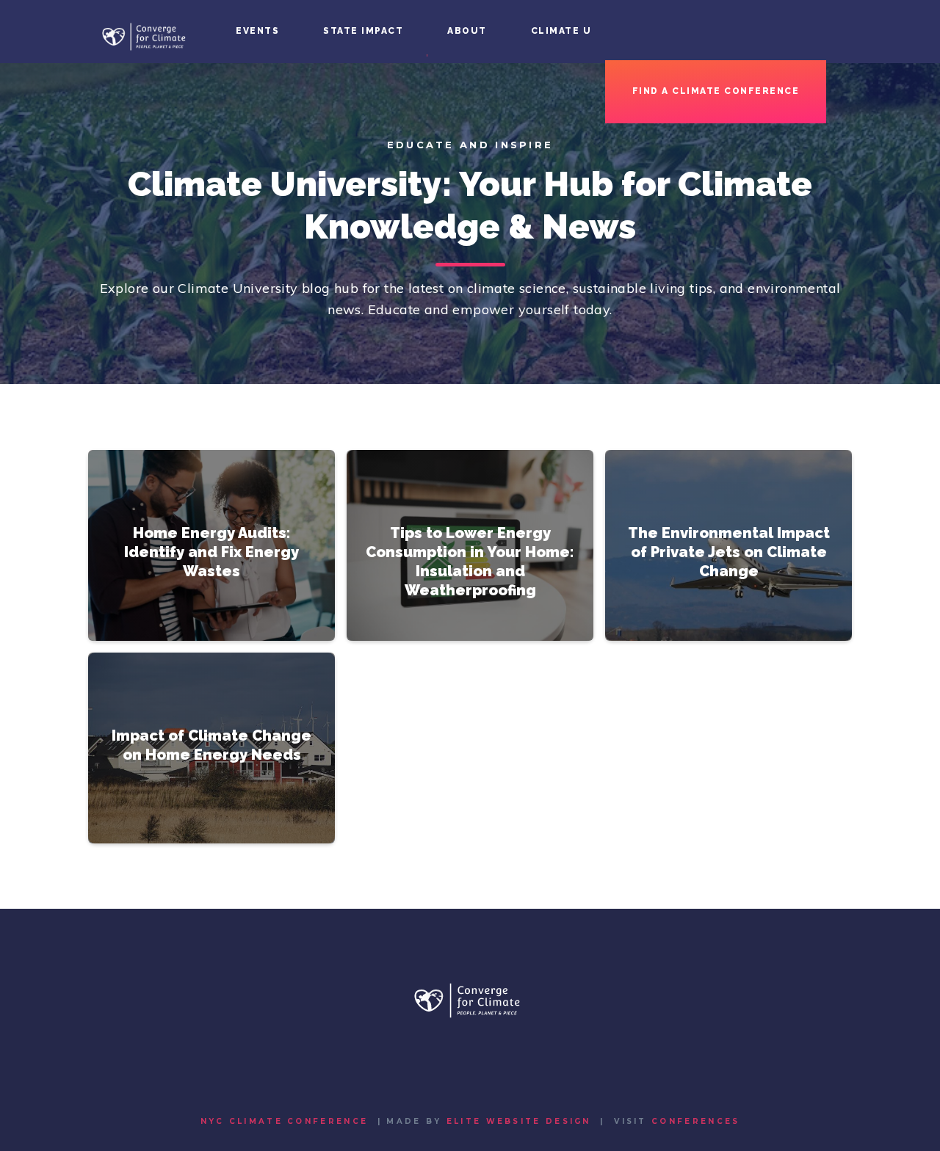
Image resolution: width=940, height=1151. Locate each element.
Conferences (695, 1121)
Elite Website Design (518, 1121)
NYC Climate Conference (284, 1121)
